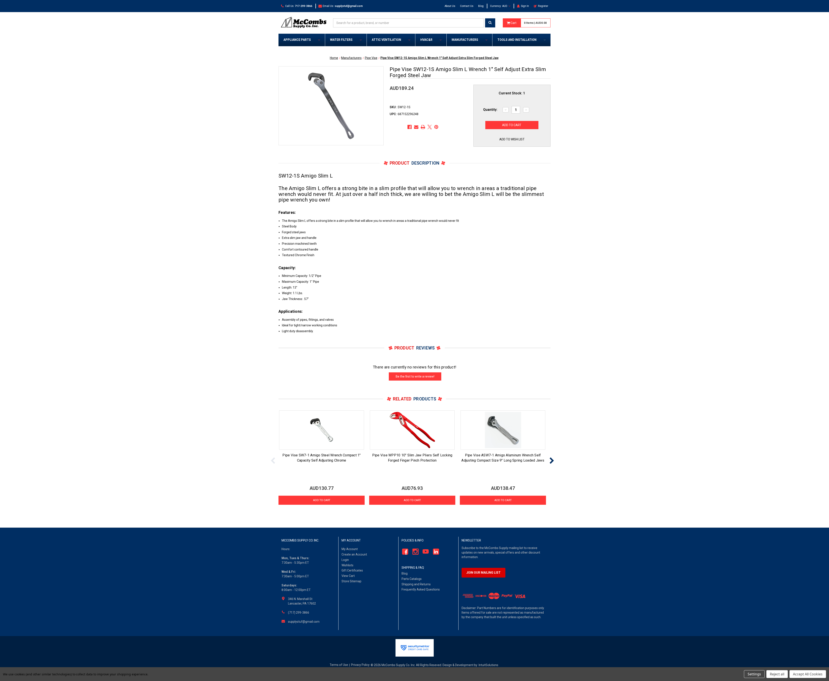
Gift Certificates (352, 570)
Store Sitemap (351, 581)
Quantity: (490, 110)
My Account (350, 549)
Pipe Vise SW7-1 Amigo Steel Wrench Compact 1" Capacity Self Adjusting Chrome (321, 457)
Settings (754, 674)
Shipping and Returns (416, 584)
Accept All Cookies (808, 674)
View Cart (348, 576)
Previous (273, 460)
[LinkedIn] (435, 552)
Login (345, 560)
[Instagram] (414, 552)
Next (552, 460)
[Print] (423, 127)
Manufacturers (465, 39)
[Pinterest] (436, 127)
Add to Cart (321, 500)
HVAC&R (426, 39)
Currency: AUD (499, 6)
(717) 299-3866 (298, 612)
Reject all (777, 674)
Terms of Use (339, 665)
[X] (429, 127)
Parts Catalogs (412, 579)
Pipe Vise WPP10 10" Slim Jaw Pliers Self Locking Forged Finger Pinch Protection (412, 457)
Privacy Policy (360, 665)
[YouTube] (424, 552)
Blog (481, 6)
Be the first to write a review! (415, 376)
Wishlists (347, 565)
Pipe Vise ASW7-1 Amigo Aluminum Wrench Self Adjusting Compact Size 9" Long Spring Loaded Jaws (502, 457)
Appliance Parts (297, 39)
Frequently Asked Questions (421, 589)
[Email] (416, 127)
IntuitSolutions (488, 665)
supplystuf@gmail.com (304, 621)
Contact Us (466, 6)
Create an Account (354, 554)
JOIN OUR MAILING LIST (483, 572)
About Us (450, 6)
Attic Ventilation (386, 39)
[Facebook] (409, 127)
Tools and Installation (516, 39)
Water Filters (341, 39)
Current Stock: (512, 93)
